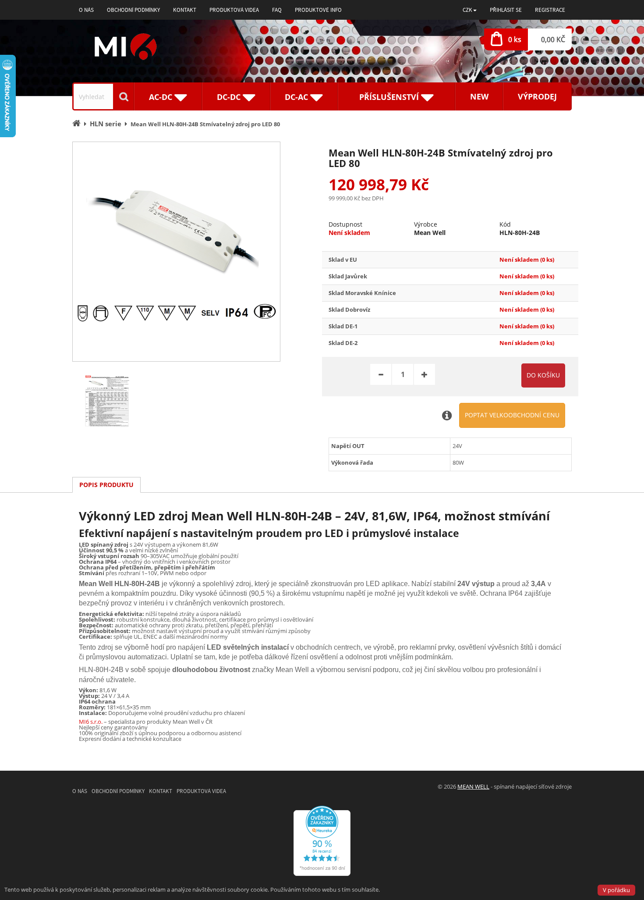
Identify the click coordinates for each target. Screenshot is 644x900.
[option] (176, 251)
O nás (86, 10)
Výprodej (537, 96)
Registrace (550, 10)
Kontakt (184, 10)
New (479, 96)
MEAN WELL (473, 786)
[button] (469, 10)
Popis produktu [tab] (106, 484)
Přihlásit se (506, 10)
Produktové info (318, 10)
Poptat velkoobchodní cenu (512, 415)
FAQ (277, 10)
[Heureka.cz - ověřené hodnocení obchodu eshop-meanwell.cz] (322, 840)
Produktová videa (234, 10)
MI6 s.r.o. (91, 722)
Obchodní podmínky (133, 10)
